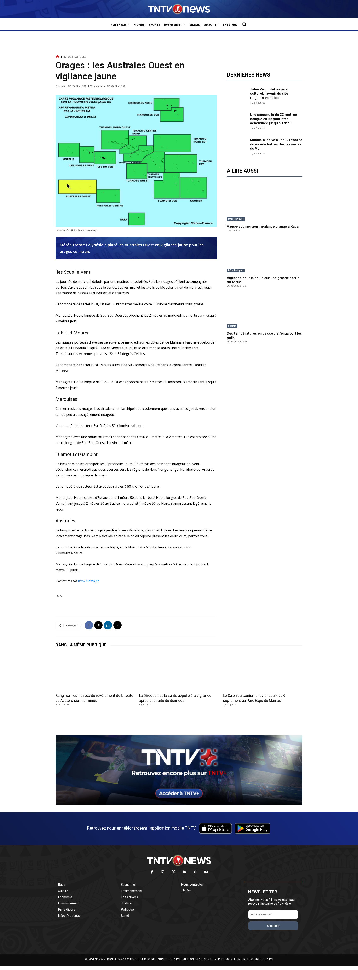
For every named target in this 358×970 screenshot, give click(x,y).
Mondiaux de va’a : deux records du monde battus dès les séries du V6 (276, 144)
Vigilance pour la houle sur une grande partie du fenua (263, 280)
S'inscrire (273, 926)
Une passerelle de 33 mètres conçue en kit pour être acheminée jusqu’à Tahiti (273, 118)
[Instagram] (162, 872)
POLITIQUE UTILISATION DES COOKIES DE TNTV (245, 959)
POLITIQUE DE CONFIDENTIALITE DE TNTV (155, 959)
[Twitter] (173, 872)
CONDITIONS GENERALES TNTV (198, 959)
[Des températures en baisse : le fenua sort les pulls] (264, 311)
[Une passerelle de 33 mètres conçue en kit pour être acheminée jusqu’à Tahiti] (237, 120)
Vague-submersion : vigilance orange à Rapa (263, 226)
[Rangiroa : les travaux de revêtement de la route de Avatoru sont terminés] (95, 672)
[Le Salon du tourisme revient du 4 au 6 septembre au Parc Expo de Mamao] (262, 672)
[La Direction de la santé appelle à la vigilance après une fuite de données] (179, 672)
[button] (244, 24)
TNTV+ (186, 890)
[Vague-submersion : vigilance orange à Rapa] (264, 204)
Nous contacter (192, 884)
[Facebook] (89, 625)
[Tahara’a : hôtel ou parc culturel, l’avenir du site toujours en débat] (237, 95)
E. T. (59, 596)
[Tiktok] (195, 872)
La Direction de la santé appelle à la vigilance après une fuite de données (175, 697)
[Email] (117, 625)
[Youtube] (206, 872)
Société (232, 326)
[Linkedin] (108, 625)
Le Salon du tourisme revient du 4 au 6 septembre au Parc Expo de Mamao (254, 697)
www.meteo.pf (88, 581)
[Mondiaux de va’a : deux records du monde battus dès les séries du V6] (237, 146)
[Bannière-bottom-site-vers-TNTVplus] (179, 803)
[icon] (58, 57)
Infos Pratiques (74, 57)
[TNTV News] (179, 860)
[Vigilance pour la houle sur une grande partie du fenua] (264, 255)
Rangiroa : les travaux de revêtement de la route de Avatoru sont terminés (94, 697)
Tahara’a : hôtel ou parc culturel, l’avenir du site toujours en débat (269, 93)
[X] (98, 625)
